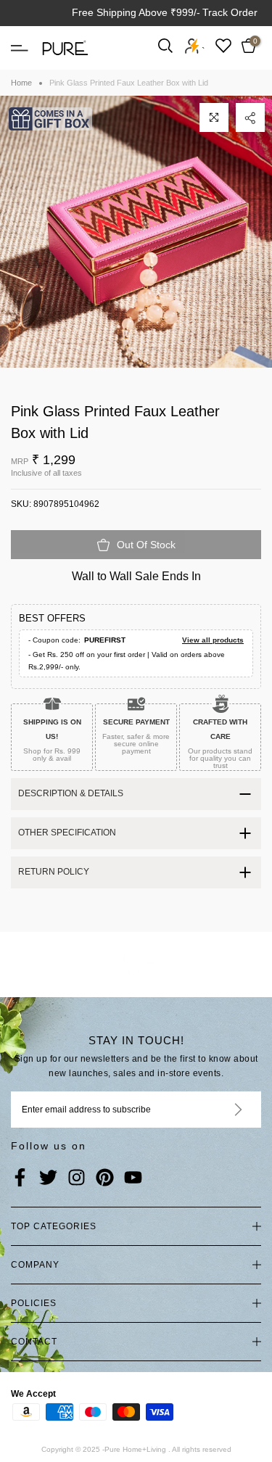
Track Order (229, 12)
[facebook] (20, 1178)
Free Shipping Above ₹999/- (136, 12)
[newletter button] (221, 1109)
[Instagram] (76, 1178)
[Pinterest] (105, 1178)
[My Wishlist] (223, 45)
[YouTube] (133, 1178)
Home (21, 82)
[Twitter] (48, 1178)
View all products (213, 640)
